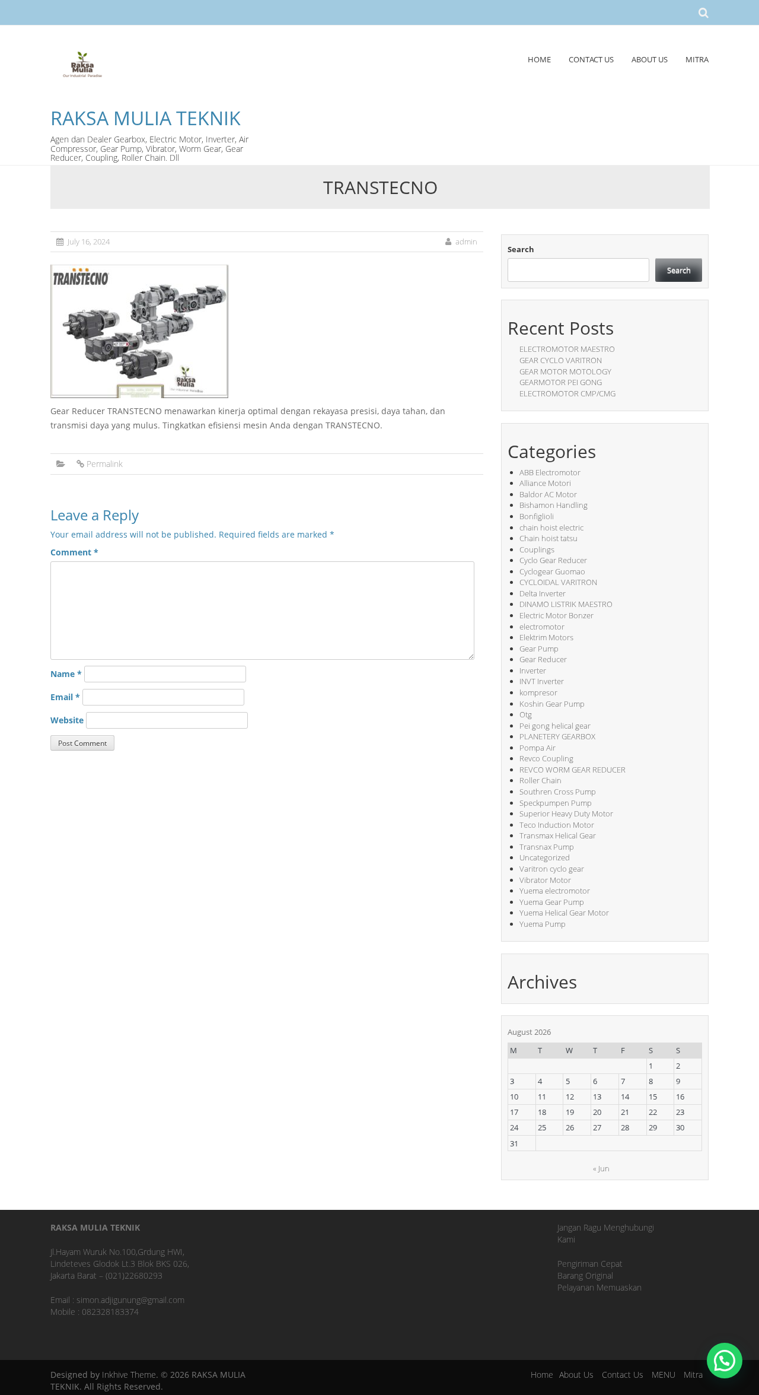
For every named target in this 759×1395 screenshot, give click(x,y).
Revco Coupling (546, 758)
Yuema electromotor (554, 890)
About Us (576, 1374)
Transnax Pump (546, 846)
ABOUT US (650, 59)
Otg (525, 714)
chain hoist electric (551, 527)
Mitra (693, 1374)
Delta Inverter (542, 593)
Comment (74, 552)
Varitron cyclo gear (551, 868)
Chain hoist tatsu (548, 538)
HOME (539, 59)
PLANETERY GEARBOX (557, 736)
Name (66, 673)
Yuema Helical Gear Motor (564, 912)
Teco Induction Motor (556, 824)
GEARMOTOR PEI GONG (560, 382)
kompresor (538, 692)
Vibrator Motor (545, 880)
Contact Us (622, 1374)
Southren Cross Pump (557, 791)
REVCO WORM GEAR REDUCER (572, 769)
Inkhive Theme (129, 1374)
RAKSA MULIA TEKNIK (145, 117)
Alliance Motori (545, 483)
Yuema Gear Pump (551, 902)
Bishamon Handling (553, 505)
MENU (663, 1374)
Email (65, 697)
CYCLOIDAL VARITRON (558, 582)
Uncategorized (544, 857)
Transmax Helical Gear (557, 835)
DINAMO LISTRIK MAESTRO (566, 604)
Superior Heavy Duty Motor (566, 813)
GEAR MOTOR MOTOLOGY (565, 371)
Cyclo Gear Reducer (553, 560)
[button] (724, 1360)
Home (542, 1374)
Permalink (105, 463)
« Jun (601, 1168)
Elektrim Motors (546, 637)
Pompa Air (537, 747)
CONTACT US (591, 59)
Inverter (532, 670)
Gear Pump (539, 648)
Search (521, 249)
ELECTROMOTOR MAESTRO (567, 349)
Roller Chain (540, 780)
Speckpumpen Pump (555, 802)
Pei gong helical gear (555, 725)
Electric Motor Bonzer (556, 615)
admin (466, 241)
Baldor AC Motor (548, 494)
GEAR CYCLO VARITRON (560, 360)
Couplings (536, 549)
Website (67, 720)
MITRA (697, 59)
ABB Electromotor (550, 472)
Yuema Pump (542, 924)
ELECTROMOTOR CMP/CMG (567, 393)
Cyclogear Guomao (552, 571)
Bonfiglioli (536, 516)
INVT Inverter (541, 681)
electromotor (542, 626)
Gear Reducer (543, 659)
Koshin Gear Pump (552, 703)
